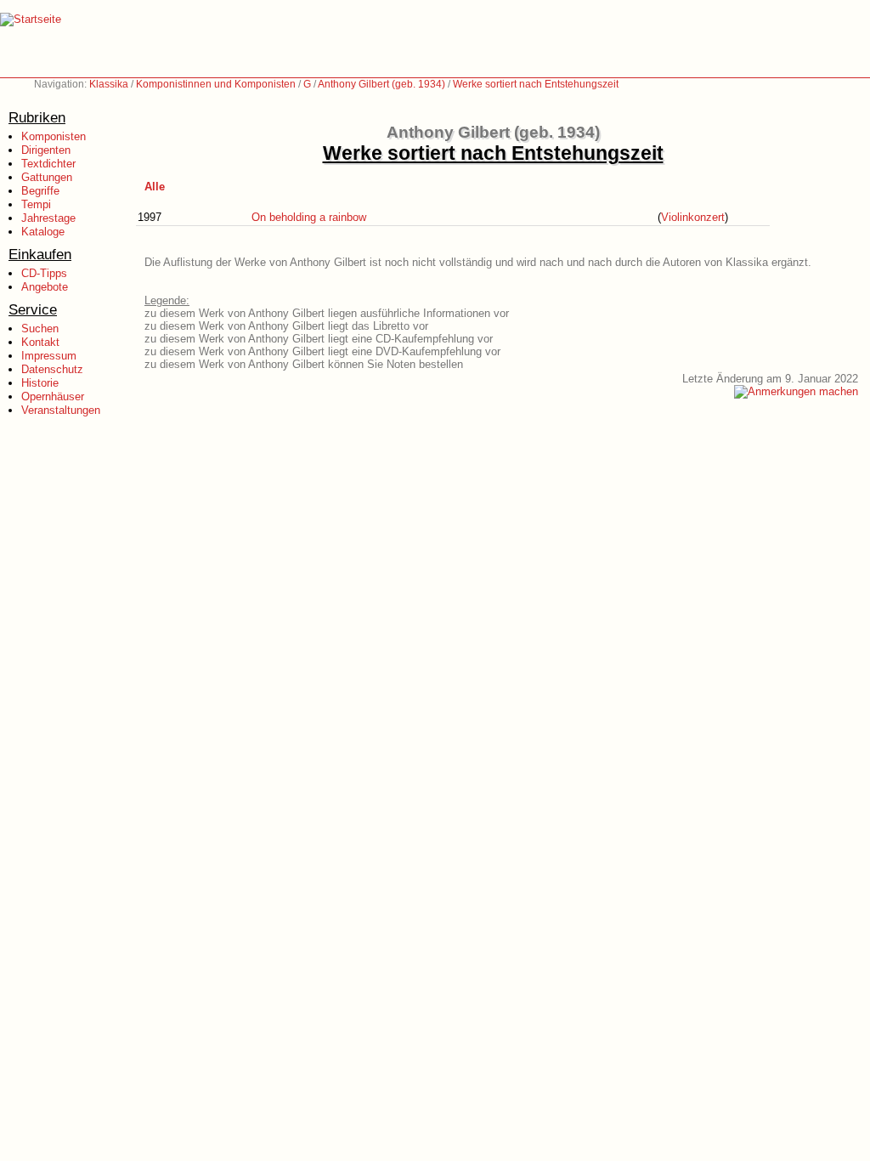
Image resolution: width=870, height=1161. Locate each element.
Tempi (36, 204)
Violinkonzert (693, 217)
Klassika (108, 84)
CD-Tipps (44, 273)
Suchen (40, 328)
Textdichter (48, 163)
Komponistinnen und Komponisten (216, 84)
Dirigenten (46, 150)
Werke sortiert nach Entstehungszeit (536, 84)
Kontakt (40, 342)
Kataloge (43, 231)
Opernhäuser (52, 396)
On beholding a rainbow (308, 217)
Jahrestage (48, 218)
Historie (40, 383)
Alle (154, 186)
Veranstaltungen (60, 410)
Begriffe (40, 190)
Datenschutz (52, 369)
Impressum (48, 355)
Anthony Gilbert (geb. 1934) (381, 84)
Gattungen (46, 177)
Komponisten (53, 136)
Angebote (44, 286)
